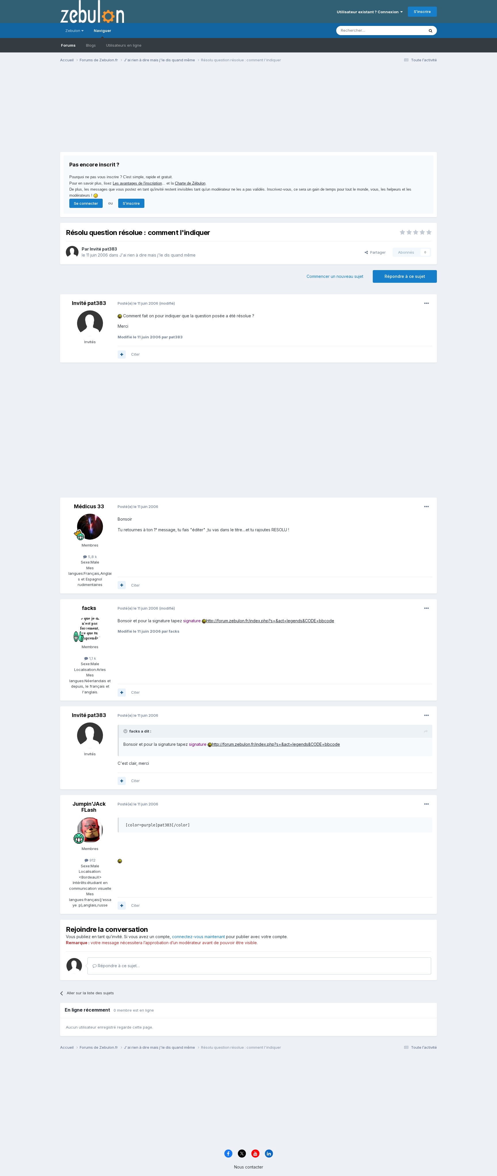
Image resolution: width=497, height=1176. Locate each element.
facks (89, 608)
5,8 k (92, 556)
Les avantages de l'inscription (137, 183)
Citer (135, 354)
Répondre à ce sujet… (118, 965)
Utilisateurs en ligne (124, 45)
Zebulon (73, 30)
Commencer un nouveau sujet (335, 276)
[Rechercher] (430, 30)
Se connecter (86, 203)
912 (91, 860)
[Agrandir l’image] (120, 315)
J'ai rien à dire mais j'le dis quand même (157, 255)
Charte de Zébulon (190, 183)
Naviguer (102, 30)
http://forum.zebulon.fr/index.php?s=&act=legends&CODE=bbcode (270, 620)
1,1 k (92, 658)
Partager (377, 252)
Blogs (91, 45)
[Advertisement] (164, 111)
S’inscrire (422, 11)
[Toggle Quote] (126, 731)
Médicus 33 (89, 506)
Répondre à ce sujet (405, 276)
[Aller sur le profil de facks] (90, 628)
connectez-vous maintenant (198, 936)
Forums (68, 45)
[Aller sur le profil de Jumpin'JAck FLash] (90, 830)
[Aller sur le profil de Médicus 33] (90, 527)
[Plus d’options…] (426, 303)
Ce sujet (409, 30)
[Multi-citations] (122, 354)
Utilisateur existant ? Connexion (368, 12)
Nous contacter (248, 1166)
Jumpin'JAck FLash (89, 807)
